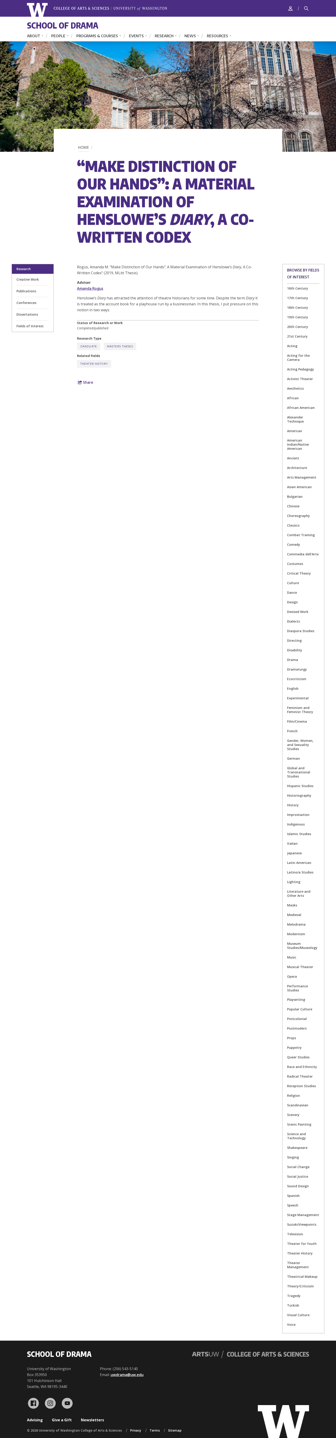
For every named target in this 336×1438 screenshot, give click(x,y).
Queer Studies (298, 1057)
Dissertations (27, 314)
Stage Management (303, 1215)
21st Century (297, 336)
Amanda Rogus (90, 288)
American (294, 431)
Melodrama (296, 924)
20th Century (297, 327)
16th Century (297, 288)
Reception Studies (301, 1086)
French (292, 731)
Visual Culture (298, 1315)
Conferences (26, 303)
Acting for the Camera (298, 357)
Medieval (294, 915)
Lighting (293, 882)
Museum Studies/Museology (302, 945)
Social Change (298, 1167)
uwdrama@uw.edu (127, 1374)
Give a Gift (62, 1419)
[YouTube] (67, 1403)
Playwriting (296, 999)
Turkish (293, 1305)
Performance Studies (297, 988)
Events (136, 36)
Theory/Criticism (300, 1286)
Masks (292, 905)
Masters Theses (120, 346)
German (293, 758)
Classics (293, 525)
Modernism (296, 934)
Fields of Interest (30, 326)
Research (164, 36)
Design (292, 602)
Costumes (295, 564)
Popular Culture (299, 1009)
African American (301, 407)
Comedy (293, 544)
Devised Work (297, 612)
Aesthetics (295, 388)
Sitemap (174, 1430)
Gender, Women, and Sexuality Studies (300, 744)
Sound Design (298, 1186)
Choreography (298, 516)
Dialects (293, 621)
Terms (154, 1430)
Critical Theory (299, 573)
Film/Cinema (297, 721)
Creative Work (27, 279)
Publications (26, 291)
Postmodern (297, 1028)
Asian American (299, 487)
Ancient (293, 458)
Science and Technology (296, 1136)
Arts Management (301, 477)
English (293, 688)
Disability (294, 650)
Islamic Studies (299, 834)
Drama (292, 660)
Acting (292, 346)
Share (87, 382)
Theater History (300, 1253)
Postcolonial (297, 1019)
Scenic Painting (299, 1124)
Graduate (88, 346)
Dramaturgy (297, 669)
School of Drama (62, 25)
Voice (291, 1324)
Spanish (293, 1195)
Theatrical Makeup (302, 1276)
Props (291, 1038)
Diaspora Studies (300, 631)
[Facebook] (33, 1403)
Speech (292, 1205)
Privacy (135, 1430)
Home (83, 147)
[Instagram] (50, 1403)
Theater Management (298, 1265)
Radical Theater (300, 1076)
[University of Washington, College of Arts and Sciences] (97, 10)
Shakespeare (297, 1147)
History (293, 805)
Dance (292, 592)
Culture (293, 583)
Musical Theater (300, 967)
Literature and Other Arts (298, 893)
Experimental (298, 698)
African (293, 398)
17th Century (297, 298)
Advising (35, 1419)
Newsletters (92, 1419)
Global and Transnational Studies (298, 772)
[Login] (290, 8)
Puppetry (294, 1047)
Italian (292, 843)
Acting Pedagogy (300, 369)
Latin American (299, 862)
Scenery (293, 1115)
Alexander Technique (295, 419)
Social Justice (297, 1176)
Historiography (299, 795)
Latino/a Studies (300, 872)
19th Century (297, 317)
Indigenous (296, 824)
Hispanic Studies (300, 786)
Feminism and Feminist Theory (300, 710)
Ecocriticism (296, 679)
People (58, 36)
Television (295, 1234)
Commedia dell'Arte (303, 554)
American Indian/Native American (298, 444)
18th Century (297, 307)
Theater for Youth (302, 1243)
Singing (293, 1157)
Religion (293, 1095)
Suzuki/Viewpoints (301, 1224)
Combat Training (301, 535)
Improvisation (298, 814)
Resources (217, 36)
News (190, 36)
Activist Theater (300, 379)
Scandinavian (297, 1105)
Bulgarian (295, 496)
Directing (294, 640)
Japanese (294, 853)
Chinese (293, 506)
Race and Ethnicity (302, 1067)
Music (291, 957)
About (33, 36)
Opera (292, 976)
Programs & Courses (97, 36)
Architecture (297, 468)
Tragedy (294, 1296)
